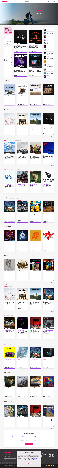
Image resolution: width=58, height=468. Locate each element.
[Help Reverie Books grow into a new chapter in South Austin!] (9, 177)
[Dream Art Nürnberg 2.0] (48, 177)
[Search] (24, 1)
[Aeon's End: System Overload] (48, 323)
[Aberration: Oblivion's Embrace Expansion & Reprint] (9, 206)
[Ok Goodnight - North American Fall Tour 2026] (22, 148)
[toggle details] (27, 52)
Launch (8, 32)
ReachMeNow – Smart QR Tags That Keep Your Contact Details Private (22, 245)
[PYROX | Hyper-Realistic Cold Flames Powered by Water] (35, 37)
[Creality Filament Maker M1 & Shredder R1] (9, 89)
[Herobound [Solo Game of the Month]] (35, 206)
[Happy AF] (35, 235)
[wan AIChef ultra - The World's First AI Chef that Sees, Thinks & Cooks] (35, 61)
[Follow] (5, 241)
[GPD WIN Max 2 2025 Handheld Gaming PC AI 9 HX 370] (22, 89)
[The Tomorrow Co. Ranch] (22, 177)
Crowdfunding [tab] (12, 140)
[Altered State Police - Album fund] (48, 148)
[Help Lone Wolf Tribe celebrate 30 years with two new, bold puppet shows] (35, 148)
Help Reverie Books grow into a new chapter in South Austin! (9, 186)
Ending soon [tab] (20, 140)
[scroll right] (41, 28)
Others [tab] (18, 198)
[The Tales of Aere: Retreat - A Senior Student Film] (22, 323)
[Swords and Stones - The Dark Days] (48, 206)
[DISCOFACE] (9, 235)
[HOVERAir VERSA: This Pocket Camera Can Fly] (9, 118)
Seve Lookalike (7, 273)
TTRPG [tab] (11, 198)
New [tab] (4, 315)
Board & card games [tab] (7, 198)
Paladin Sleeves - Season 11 (9, 331)
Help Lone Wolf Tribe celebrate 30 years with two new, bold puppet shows (35, 157)
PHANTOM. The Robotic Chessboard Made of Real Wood (47, 99)
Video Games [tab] (15, 198)
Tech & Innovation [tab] (17, 28)
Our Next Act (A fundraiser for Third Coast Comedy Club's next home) (9, 157)
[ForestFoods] (35, 177)
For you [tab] (5, 140)
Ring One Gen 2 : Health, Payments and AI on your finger (47, 128)
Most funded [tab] (9, 286)
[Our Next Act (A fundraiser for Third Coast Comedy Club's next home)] (9, 148)
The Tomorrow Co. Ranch (22, 185)
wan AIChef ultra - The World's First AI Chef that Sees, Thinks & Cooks (35, 71)
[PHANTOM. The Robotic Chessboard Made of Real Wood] (48, 89)
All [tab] (14, 28)
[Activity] (50, 1)
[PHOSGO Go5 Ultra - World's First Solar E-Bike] (35, 118)
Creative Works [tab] (23, 28)
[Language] (48, 1)
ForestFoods (32, 185)
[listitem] (8, 48)
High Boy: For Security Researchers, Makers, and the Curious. (19, 71)
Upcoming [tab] (8, 140)
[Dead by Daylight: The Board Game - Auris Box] (22, 206)
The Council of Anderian (34, 331)
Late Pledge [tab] (16, 140)
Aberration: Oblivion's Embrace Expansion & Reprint (8, 215)
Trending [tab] (5, 286)
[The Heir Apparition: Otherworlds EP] (48, 265)
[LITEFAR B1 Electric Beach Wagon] (22, 118)
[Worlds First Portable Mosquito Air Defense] (35, 89)
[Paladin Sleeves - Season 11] (9, 323)
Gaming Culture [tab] (27, 28)
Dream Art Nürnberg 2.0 (47, 185)
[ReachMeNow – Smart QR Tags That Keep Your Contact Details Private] (22, 235)
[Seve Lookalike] (9, 265)
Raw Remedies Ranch (21, 273)
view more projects (51, 136)
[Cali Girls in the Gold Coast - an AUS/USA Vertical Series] (35, 265)
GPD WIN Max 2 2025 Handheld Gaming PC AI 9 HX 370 (22, 99)
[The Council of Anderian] (35, 323)
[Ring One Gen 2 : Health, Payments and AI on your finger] (20, 37)
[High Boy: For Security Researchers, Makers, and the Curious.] (20, 61)
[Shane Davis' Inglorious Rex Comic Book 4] (48, 235)
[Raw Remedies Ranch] (22, 265)
